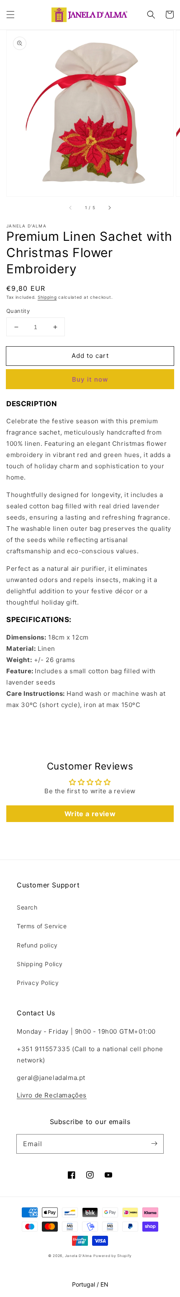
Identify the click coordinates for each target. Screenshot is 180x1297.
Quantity (18, 310)
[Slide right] (109, 208)
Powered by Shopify (112, 1256)
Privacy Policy (38, 982)
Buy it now (90, 379)
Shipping (47, 297)
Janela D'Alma (78, 1256)
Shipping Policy (40, 963)
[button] (10, 14)
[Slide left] (71, 208)
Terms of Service (42, 926)
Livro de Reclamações (52, 1095)
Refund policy (37, 945)
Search (27, 907)
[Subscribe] (154, 1144)
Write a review (90, 814)
